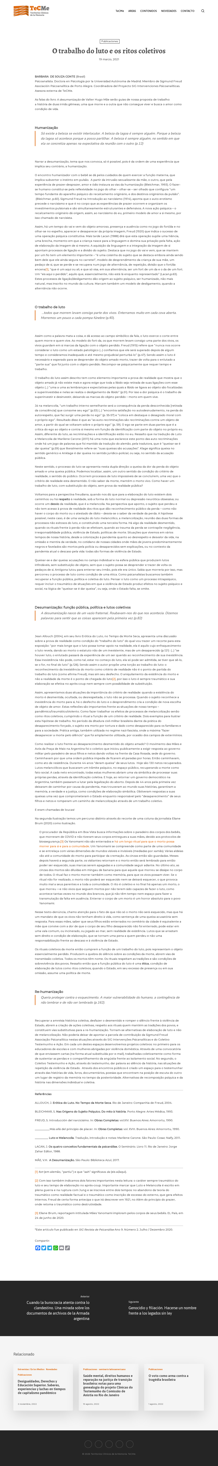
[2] (114, 679)
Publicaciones (109, 41)
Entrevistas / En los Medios (31, 1369)
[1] (47, 269)
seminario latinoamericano (112, 1369)
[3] (62, 841)
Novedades (51, 1369)
